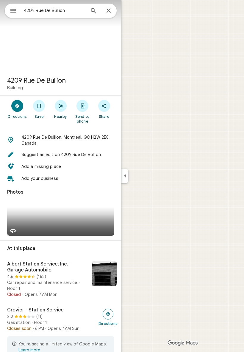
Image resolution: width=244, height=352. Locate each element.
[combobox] (54, 10)
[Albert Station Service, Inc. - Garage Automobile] (60, 279)
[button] (60, 140)
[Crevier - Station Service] (60, 319)
